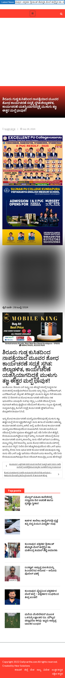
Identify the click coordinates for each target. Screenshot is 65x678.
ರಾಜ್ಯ (39, 669)
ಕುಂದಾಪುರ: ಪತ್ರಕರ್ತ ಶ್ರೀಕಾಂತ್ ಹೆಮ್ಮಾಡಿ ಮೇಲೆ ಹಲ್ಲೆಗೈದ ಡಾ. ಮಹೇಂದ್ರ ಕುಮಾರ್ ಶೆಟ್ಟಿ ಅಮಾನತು (41, 547)
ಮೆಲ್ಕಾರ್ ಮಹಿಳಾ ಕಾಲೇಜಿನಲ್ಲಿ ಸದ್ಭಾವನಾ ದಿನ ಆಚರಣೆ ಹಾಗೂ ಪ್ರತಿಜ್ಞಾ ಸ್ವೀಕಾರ (39, 500)
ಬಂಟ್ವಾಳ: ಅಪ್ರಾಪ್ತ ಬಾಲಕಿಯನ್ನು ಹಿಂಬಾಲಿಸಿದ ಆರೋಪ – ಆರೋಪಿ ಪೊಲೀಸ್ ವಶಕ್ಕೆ (41, 570)
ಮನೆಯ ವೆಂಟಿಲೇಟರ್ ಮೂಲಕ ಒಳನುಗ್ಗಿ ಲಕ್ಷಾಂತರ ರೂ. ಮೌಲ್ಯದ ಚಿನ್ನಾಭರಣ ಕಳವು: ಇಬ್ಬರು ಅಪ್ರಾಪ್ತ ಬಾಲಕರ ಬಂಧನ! (40, 619)
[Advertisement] (32, 52)
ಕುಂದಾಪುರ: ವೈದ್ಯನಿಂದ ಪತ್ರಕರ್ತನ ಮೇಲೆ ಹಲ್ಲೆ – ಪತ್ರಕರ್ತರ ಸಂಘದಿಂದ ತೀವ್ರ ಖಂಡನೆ (42, 594)
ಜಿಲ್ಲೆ (26, 669)
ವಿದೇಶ (46, 669)
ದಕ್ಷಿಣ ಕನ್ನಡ (57, 673)
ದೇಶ (32, 669)
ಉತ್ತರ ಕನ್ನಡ (10, 129)
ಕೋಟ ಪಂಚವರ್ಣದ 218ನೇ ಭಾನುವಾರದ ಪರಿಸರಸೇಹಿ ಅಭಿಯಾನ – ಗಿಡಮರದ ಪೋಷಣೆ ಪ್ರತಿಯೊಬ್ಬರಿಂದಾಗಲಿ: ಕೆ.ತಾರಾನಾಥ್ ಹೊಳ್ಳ (28, 474)
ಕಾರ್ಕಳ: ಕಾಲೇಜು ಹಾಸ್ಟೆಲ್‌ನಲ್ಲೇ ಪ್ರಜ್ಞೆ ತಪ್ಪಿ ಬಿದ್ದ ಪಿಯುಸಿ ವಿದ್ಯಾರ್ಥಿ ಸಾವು (41, 522)
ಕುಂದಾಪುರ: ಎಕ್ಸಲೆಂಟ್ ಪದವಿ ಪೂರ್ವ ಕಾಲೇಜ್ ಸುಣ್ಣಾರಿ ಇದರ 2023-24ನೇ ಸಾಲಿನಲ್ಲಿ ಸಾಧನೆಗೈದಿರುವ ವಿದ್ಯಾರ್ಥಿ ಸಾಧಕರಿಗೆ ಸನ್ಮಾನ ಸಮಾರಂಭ (35, 465)
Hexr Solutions (22, 665)
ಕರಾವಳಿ (18, 669)
